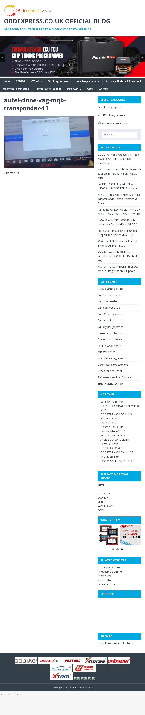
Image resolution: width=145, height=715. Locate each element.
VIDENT (102, 502)
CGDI (101, 510)
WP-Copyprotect (18, 694)
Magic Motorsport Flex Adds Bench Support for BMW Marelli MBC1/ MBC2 (119, 174)
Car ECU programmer (111, 314)
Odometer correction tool (113, 364)
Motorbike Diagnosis (110, 358)
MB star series (106, 352)
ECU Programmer (58, 81)
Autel (90, 88)
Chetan (11, 694)
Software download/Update (114, 377)
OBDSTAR (104, 493)
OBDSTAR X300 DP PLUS (116, 414)
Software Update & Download (123, 81)
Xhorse (103, 88)
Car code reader (107, 301)
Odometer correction (16, 88)
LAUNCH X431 (109, 423)
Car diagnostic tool (109, 307)
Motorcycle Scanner (49, 88)
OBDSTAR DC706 (111, 448)
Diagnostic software (110, 339)
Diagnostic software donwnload (120, 405)
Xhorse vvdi (105, 576)
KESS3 (104, 410)
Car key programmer (110, 327)
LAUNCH (103, 497)
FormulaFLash (109, 444)
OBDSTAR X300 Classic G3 (116, 452)
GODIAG (20, 81)
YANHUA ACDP (107, 506)
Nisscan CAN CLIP (111, 427)
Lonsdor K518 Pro (111, 401)
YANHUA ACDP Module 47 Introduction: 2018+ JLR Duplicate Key (118, 256)
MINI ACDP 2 (74, 88)
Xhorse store (105, 580)
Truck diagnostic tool (110, 383)
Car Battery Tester (109, 295)
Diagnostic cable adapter (113, 333)
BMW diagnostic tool (110, 288)
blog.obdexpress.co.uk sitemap (116, 643)
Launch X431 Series (109, 345)
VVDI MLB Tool (109, 456)
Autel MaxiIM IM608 (112, 435)
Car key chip (105, 320)
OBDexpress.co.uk (109, 567)
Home (6, 81)
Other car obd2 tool (110, 371)
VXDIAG (35, 81)
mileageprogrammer (110, 571)
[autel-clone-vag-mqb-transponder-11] (49, 166)
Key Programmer (87, 81)
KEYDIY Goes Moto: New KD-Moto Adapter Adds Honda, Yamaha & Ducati (119, 199)
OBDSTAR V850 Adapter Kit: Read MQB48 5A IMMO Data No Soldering (118, 159)
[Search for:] (119, 134)
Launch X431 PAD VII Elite (116, 461)
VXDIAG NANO (109, 418)
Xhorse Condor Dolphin (114, 439)
